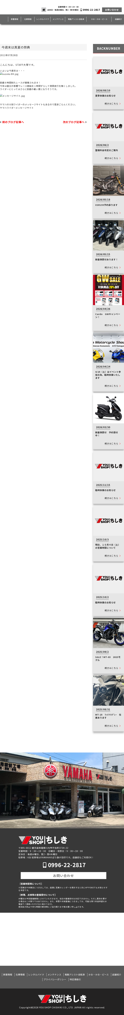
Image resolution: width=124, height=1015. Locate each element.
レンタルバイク (42, 19)
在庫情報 (27, 19)
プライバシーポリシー (55, 979)
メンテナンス (58, 19)
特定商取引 (75, 979)
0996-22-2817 (91, 10)
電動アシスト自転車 (76, 19)
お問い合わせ (112, 9)
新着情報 (14, 19)
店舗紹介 (116, 974)
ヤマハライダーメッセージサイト (17, 107)
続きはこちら (111, 103)
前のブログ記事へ (13, 122)
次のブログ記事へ (74, 122)
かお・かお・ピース (99, 19)
